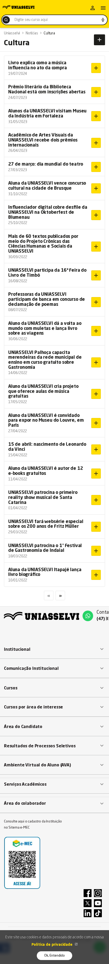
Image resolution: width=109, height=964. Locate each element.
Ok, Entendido (54, 955)
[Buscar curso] (6, 20)
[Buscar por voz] (103, 20)
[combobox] (54, 20)
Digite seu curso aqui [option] (31, 20)
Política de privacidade (52, 945)
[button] (54, 649)
